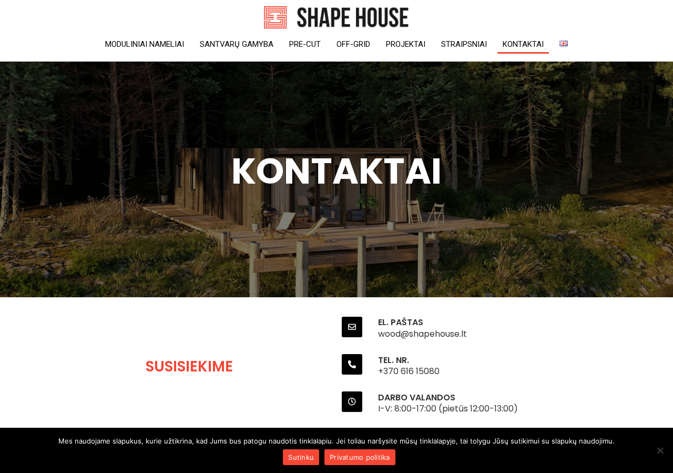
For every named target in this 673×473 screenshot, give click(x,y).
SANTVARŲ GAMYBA (236, 44)
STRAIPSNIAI (464, 44)
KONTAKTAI (523, 44)
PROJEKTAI (405, 44)
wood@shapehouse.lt (422, 334)
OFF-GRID (353, 44)
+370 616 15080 (409, 371)
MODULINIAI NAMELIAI (144, 44)
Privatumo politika (360, 457)
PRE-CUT (305, 44)
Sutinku (301, 457)
